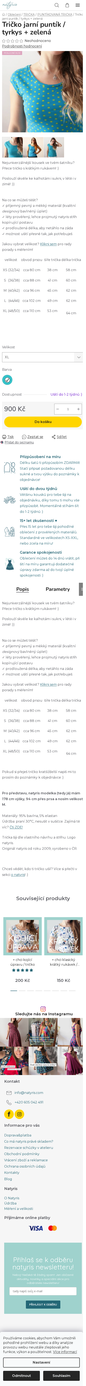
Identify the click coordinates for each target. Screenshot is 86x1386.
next (81, 932)
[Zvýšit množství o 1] (78, 409)
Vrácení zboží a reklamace (26, 1160)
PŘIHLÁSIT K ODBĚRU (43, 1304)
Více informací (65, 1352)
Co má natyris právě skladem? (28, 1141)
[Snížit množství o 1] (57, 409)
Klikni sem (48, 244)
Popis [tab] (22, 589)
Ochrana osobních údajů (25, 1166)
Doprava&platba (17, 1135)
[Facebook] (9, 1114)
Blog (8, 1179)
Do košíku (43, 422)
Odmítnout (21, 1376)
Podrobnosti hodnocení (22, 46)
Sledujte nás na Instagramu (44, 1014)
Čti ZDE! (16, 827)
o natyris (18, 875)
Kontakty (11, 1173)
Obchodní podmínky (21, 1154)
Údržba (10, 1203)
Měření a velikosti (18, 1209)
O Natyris (11, 1198)
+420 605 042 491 (29, 1102)
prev (4, 932)
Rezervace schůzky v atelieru (28, 1148)
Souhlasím (61, 1376)
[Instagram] (19, 1114)
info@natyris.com (29, 1093)
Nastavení (41, 1362)
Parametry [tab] (58, 589)
